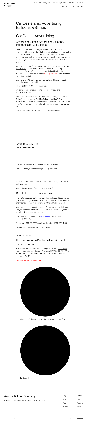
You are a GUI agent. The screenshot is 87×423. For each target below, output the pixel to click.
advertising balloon (50, 104)
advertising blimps (62, 57)
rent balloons (49, 181)
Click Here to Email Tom (25, 148)
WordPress (80, 418)
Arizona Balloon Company (10, 4)
